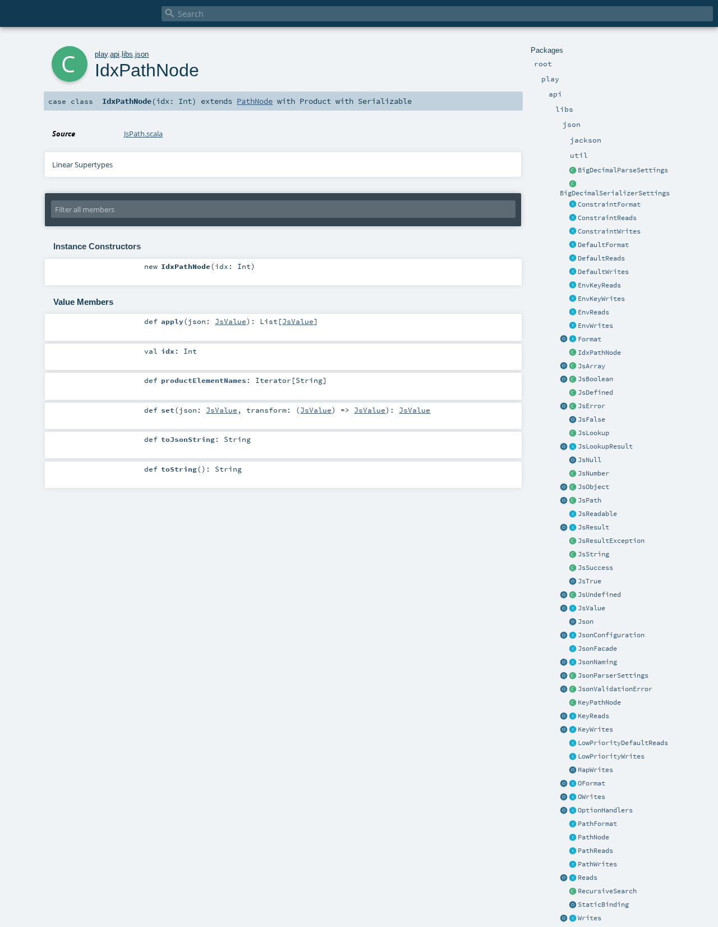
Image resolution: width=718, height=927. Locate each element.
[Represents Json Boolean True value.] (572, 581)
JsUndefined (599, 595)
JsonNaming (597, 662)
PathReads (595, 851)
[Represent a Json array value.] (572, 366)
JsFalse (591, 419)
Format (589, 339)
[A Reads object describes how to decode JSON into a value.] (572, 878)
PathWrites (597, 864)
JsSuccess (595, 568)
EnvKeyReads (599, 285)
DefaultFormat (603, 245)
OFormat (591, 783)
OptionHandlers (605, 810)
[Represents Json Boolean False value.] (572, 419)
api (114, 54)
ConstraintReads (607, 218)
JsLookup (593, 433)
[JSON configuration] (572, 635)
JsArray (591, 366)
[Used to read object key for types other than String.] (572, 716)
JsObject (593, 487)
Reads (587, 878)
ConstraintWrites (609, 231)
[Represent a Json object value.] (572, 487)
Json (585, 621)
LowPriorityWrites (611, 756)
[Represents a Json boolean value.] (572, 379)
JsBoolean (595, 379)
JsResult (593, 527)
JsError (591, 406)
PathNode (593, 837)
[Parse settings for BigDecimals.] (572, 170)
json (142, 54)
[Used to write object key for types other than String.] (572, 729)
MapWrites (595, 770)
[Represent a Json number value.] (572, 473)
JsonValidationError (615, 689)
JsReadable (597, 514)
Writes (589, 918)
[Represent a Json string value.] (572, 554)
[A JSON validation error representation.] (572, 689)
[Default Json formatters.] (572, 245)
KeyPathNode (599, 702)
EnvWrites (595, 326)
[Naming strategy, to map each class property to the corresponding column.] (572, 662)
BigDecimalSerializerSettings (615, 193)
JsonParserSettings (613, 675)
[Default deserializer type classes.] (572, 258)
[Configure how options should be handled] (572, 810)
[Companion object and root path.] (563, 500)
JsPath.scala (143, 134)
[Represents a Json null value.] (572, 460)
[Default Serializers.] (572, 272)
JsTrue (589, 581)
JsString (593, 554)
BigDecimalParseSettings (623, 170)
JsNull (589, 460)
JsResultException (611, 541)
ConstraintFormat (609, 204)
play (101, 54)
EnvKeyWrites (601, 299)
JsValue (591, 608)
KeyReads (593, 716)
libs (127, 54)
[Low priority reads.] (572, 743)
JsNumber (593, 473)
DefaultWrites (603, 272)
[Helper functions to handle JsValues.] (572, 622)
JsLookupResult (605, 446)
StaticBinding (603, 904)
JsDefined (595, 392)
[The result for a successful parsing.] (572, 568)
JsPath (589, 500)
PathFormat (597, 824)
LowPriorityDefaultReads (623, 743)
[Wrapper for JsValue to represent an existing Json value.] (572, 393)
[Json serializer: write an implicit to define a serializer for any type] (572, 918)
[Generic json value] (572, 608)
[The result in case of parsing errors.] (572, 406)
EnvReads (593, 312)
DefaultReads (601, 258)
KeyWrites (595, 729)
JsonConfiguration (611, 635)
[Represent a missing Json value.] (572, 595)
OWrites (591, 797)
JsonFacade (597, 648)
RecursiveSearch (607, 891)
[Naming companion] (563, 662)
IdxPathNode (599, 353)
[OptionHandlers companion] (563, 810)
